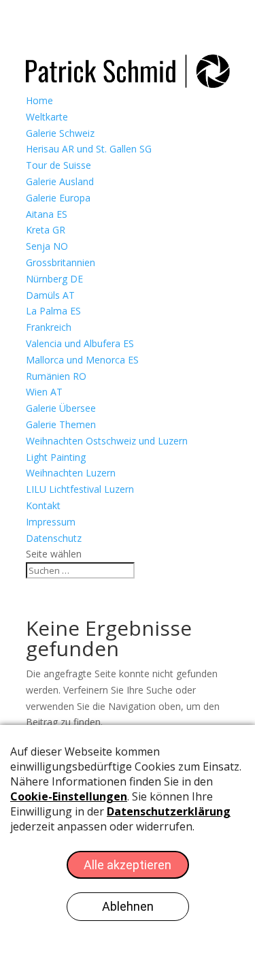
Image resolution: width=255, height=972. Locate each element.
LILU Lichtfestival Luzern (80, 489)
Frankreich (48, 327)
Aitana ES (46, 214)
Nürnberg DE (54, 278)
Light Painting (56, 457)
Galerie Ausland (60, 181)
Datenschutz (54, 538)
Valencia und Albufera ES (80, 343)
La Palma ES (53, 310)
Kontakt (43, 505)
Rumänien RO (56, 376)
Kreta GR (45, 229)
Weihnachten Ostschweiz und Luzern (107, 440)
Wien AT (44, 391)
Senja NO (47, 246)
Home (39, 100)
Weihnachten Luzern (71, 472)
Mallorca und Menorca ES (82, 359)
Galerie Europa (58, 197)
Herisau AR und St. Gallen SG (89, 148)
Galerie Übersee (61, 408)
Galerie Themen (61, 424)
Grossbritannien (60, 262)
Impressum (50, 521)
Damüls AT (50, 295)
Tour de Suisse (58, 165)
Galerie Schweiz (60, 133)
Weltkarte (47, 116)
